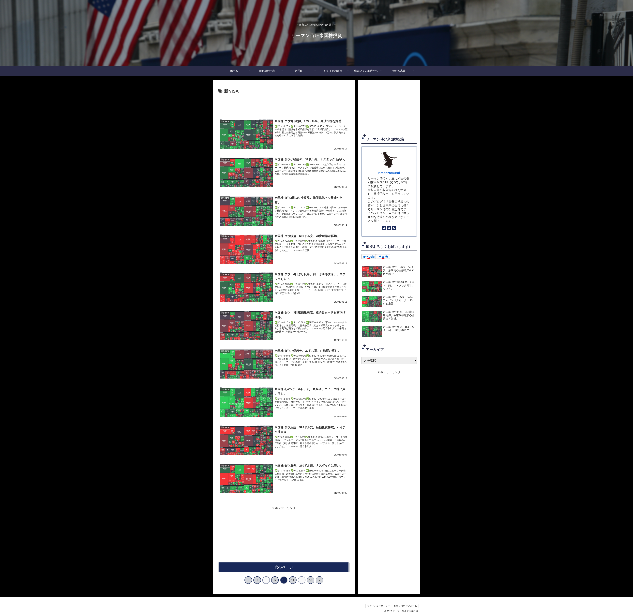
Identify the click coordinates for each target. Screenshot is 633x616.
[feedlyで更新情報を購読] (389, 228)
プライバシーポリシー (378, 605)
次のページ (284, 567)
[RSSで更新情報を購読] (394, 228)
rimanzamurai (389, 173)
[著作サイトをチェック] (384, 228)
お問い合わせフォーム (405, 605)
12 (274, 580)
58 (310, 580)
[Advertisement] (284, 104)
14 (292, 580)
